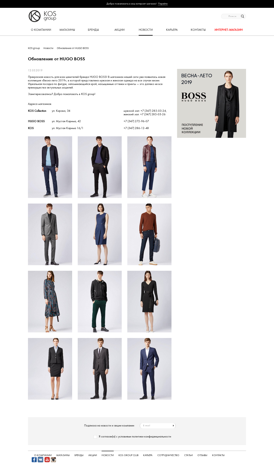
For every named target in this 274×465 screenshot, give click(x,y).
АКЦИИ (119, 29)
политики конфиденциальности (151, 436)
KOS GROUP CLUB (128, 455)
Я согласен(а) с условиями (135, 436)
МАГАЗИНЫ (67, 29)
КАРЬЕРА (172, 29)
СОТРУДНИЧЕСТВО (168, 455)
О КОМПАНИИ (41, 29)
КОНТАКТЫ (198, 29)
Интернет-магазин (229, 29)
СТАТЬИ (188, 455)
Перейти (163, 4)
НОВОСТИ (146, 29)
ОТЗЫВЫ (202, 455)
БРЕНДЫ (93, 29)
